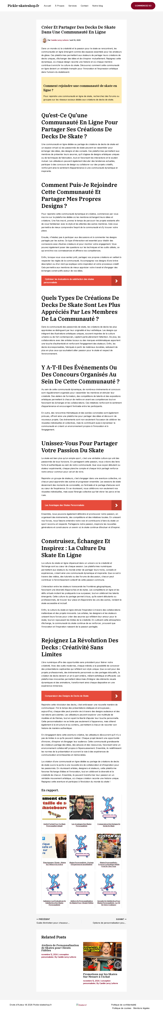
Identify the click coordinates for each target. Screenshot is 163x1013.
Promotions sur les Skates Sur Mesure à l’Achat (100, 975)
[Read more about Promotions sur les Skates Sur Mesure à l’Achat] (102, 956)
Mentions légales (141, 1008)
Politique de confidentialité (123, 1004)
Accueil (47, 5)
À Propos (59, 5)
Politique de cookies (121, 1008)
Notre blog (97, 5)
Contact (84, 5)
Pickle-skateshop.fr (23, 5)
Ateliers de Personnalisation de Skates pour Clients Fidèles (60, 948)
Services (72, 5)
